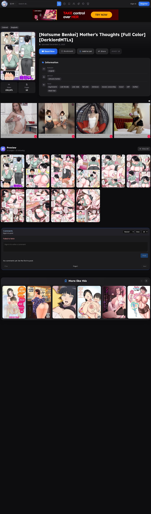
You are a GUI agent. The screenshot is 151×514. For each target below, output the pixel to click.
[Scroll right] (146, 281)
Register (144, 4)
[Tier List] (88, 4)
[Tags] (83, 4)
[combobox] (37, 4)
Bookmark (68, 51)
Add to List (87, 51)
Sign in (133, 4)
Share (103, 51)
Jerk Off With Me (7, 135)
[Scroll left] (141, 281)
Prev (6, 266)
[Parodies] (78, 4)
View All (145, 149)
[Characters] (74, 4)
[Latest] (64, 4)
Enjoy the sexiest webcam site (50, 135)
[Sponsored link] (19, 118)
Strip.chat (4, 137)
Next (144, 266)
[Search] (59, 4)
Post (144, 256)
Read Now (50, 51)
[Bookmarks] (69, 4)
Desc (138, 232)
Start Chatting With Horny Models (127, 135)
